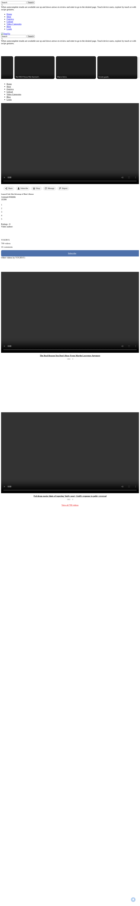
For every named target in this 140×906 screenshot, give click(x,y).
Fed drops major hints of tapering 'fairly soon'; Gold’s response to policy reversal (70, 496)
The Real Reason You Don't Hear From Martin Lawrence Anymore (70, 356)
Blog (9, 26)
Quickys (10, 19)
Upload (10, 21)
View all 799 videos (70, 505)
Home (9, 14)
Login (9, 29)
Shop (9, 16)
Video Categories (14, 24)
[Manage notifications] (133, 899)
